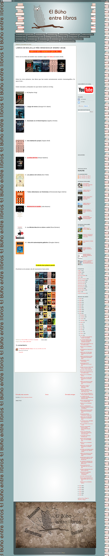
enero (81, 335)
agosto (81, 322)
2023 (80, 304)
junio (81, 326)
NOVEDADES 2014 (42, 41)
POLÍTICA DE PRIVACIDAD (68, 41)
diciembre (82, 315)
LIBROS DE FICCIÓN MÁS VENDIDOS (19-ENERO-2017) (86, 378)
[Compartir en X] (44, 339)
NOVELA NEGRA (64, 34)
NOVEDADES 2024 (40, 34)
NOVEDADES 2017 (32, 39)
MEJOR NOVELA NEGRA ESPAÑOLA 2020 (87, 211)
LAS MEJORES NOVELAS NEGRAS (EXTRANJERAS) (87, 217)
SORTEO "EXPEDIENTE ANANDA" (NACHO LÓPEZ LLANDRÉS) (86, 407)
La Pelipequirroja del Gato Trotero (26, 348)
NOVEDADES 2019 (84, 36)
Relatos (79, 291)
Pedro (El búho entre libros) (84, 177)
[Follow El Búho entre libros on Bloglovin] (83, 106)
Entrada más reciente (22, 394)
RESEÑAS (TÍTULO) (51, 36)
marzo (81, 331)
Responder (21, 352)
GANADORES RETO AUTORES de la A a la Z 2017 (85, 364)
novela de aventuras (82, 293)
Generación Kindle (81, 275)
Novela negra (80, 288)
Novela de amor (81, 283)
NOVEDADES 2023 (52, 34)
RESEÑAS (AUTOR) (75, 34)
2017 (80, 485)
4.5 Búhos (80, 272)
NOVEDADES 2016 (44, 39)
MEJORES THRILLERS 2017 (86, 370)
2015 (80, 489)
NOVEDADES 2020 (21, 36)
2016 (80, 487)
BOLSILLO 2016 (20, 41)
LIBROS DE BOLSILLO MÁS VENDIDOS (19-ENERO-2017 (86, 382)
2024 (80, 302)
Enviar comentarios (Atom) (26, 397)
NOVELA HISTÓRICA (87, 34)
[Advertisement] (45, 383)
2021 (80, 307)
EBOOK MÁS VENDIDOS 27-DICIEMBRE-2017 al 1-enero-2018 (86, 479)
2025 (80, 300)
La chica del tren (32, 157)
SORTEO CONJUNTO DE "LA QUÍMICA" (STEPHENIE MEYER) (88, 262)
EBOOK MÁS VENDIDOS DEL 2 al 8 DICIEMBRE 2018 (85, 439)
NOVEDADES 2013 (54, 41)
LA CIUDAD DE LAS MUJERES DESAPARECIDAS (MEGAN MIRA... (86, 397)
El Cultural (50, 57)
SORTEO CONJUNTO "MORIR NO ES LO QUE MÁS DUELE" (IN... (86, 390)
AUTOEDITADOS (73, 36)
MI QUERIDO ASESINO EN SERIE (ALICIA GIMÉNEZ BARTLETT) (86, 462)
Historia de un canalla (34, 206)
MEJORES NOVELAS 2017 (86, 476)
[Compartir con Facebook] (45, 339)
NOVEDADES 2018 (20, 39)
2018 (80, 313)
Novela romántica (81, 290)
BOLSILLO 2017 (78, 39)
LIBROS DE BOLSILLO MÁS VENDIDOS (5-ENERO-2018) (86, 454)
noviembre (82, 316)
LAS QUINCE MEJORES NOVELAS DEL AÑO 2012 (87, 184)
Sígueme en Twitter (79, 102)
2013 (80, 493)
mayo (81, 327)
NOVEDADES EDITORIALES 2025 (24, 34)
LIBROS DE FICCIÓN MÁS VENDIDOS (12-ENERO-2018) (86, 418)
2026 (80, 298)
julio (81, 324)
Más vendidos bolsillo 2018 (25, 341)
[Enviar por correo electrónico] (41, 339)
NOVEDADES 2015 (56, 39)
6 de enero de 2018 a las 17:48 (39, 348)
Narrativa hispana (81, 280)
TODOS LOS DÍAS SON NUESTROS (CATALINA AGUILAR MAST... (85, 432)
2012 (80, 495)
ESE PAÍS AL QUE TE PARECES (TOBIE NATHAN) (85, 386)
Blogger (63, 552)
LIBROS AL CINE (62, 36)
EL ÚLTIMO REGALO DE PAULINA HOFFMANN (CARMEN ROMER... (85, 340)
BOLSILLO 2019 (68, 39)
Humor (79, 277)
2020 (80, 309)
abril (81, 329)
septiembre (82, 320)
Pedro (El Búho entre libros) (84, 176)
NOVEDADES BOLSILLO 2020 (35, 36)
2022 (80, 306)
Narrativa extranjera (82, 278)
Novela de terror (81, 285)
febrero (82, 333)
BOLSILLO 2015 (30, 41)
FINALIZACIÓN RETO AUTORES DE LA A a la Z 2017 (86, 466)
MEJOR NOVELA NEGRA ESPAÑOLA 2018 (87, 249)
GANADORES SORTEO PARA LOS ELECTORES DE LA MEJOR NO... (86, 458)
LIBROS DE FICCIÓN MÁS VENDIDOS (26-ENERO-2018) (86, 353)
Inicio (46, 394)
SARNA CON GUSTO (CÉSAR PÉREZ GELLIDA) (87, 198)
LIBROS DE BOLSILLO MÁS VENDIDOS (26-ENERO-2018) (86, 357)
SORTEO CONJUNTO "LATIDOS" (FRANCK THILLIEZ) (88, 235)
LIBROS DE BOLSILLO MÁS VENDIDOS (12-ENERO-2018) (86, 411)
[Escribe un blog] (43, 339)
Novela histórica (81, 286)
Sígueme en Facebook (79, 99)
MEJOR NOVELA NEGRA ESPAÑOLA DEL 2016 (87, 255)
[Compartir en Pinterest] (46, 339)
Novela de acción (81, 282)
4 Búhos (79, 270)
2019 (80, 311)
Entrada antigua (70, 394)
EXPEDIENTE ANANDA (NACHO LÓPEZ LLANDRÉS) (85, 473)
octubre (82, 318)
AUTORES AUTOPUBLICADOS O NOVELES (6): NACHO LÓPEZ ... (86, 450)
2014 (80, 491)
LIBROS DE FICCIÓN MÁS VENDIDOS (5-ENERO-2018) (86, 446)
